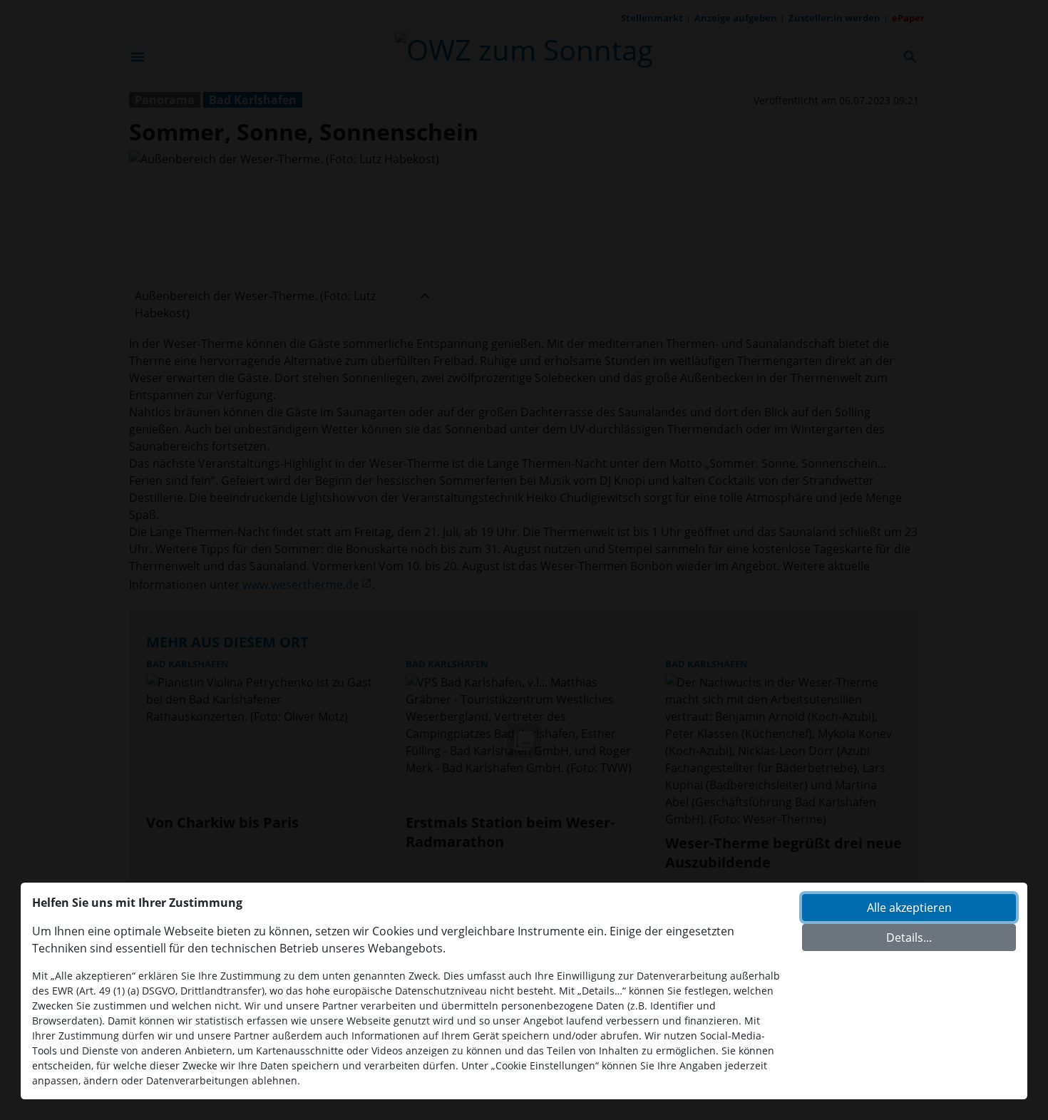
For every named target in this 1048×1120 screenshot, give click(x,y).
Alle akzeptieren (909, 907)
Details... (909, 937)
